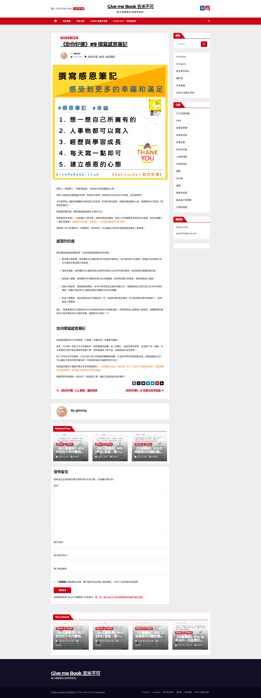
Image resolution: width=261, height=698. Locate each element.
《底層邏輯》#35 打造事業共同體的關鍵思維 (149, 451)
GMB (178, 121)
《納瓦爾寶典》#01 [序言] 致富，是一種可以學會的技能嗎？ (109, 451)
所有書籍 (67, 21)
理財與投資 (181, 193)
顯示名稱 (59, 542)
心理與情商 (73, 38)
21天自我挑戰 (183, 113)
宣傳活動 (180, 142)
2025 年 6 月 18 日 (146, 641)
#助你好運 (92, 57)
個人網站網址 (60, 569)
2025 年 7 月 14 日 (106, 641)
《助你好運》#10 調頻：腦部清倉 (78, 390)
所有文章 (81, 21)
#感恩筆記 (110, 57)
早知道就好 (69, 444)
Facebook (181, 57)
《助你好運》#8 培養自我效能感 (142, 390)
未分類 (179, 178)
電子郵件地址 (61, 555)
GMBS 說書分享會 (99, 21)
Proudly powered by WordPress (63, 692)
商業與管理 (181, 128)
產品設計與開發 (184, 200)
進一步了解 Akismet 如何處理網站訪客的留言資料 (119, 597)
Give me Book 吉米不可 (130, 6)
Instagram (181, 64)
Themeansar (100, 692)
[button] (209, 21)
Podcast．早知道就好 (124, 21)
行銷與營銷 (181, 207)
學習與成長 (64, 38)
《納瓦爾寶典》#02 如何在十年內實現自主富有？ (70, 451)
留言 (56, 486)
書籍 (178, 171)
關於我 (179, 78)
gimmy (77, 53)
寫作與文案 (181, 149)
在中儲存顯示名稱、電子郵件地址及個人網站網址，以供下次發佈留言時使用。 (98, 582)
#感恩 (101, 57)
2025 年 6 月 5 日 (185, 645)
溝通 (178, 185)
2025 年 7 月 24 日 (66, 641)
